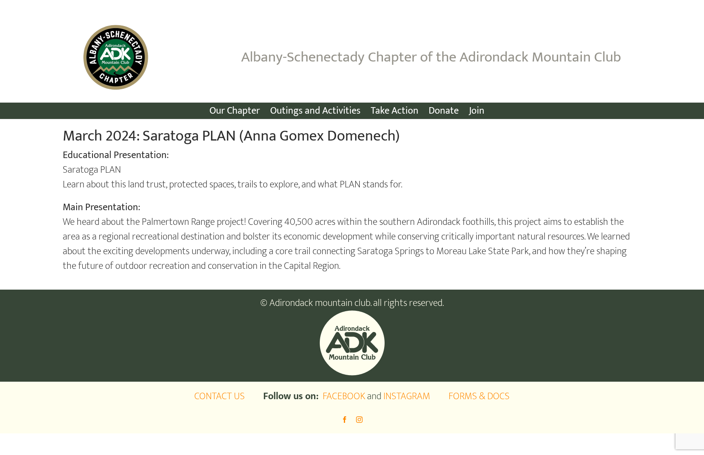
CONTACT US (219, 396)
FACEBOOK (344, 396)
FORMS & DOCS (479, 396)
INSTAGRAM (406, 396)
